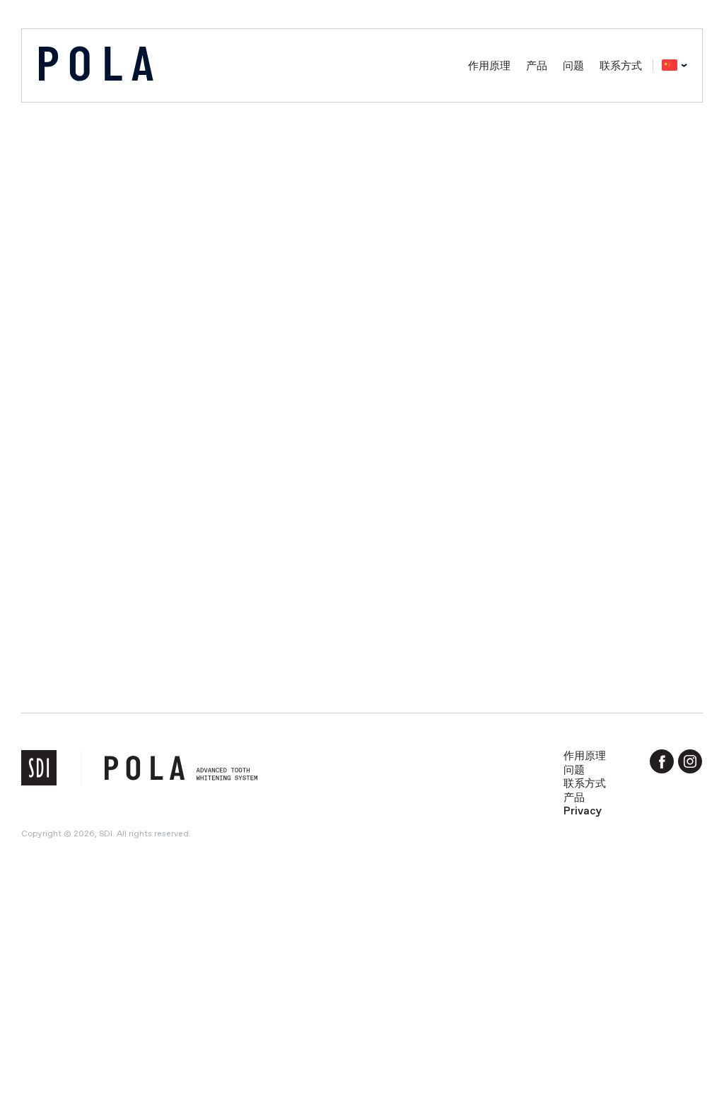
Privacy (583, 811)
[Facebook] (662, 761)
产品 (536, 65)
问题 (573, 65)
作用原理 (489, 65)
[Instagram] (690, 761)
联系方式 (621, 65)
